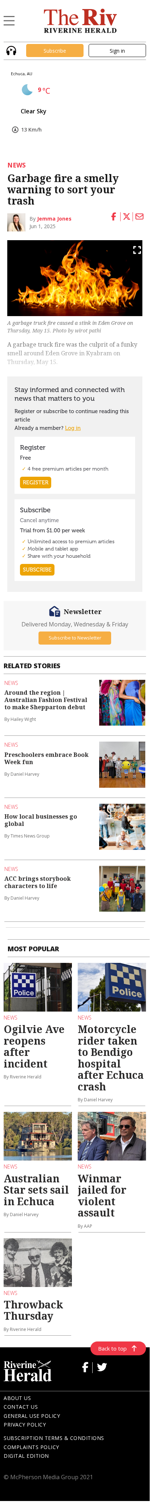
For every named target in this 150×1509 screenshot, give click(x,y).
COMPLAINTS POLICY (31, 1447)
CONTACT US (21, 1406)
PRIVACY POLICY (25, 1424)
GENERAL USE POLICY (32, 1415)
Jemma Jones (54, 218)
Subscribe (55, 50)
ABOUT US (17, 1398)
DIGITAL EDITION (26, 1455)
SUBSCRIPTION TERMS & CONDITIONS (54, 1438)
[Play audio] (10, 50)
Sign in (117, 50)
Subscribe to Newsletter (75, 637)
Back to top (112, 1348)
